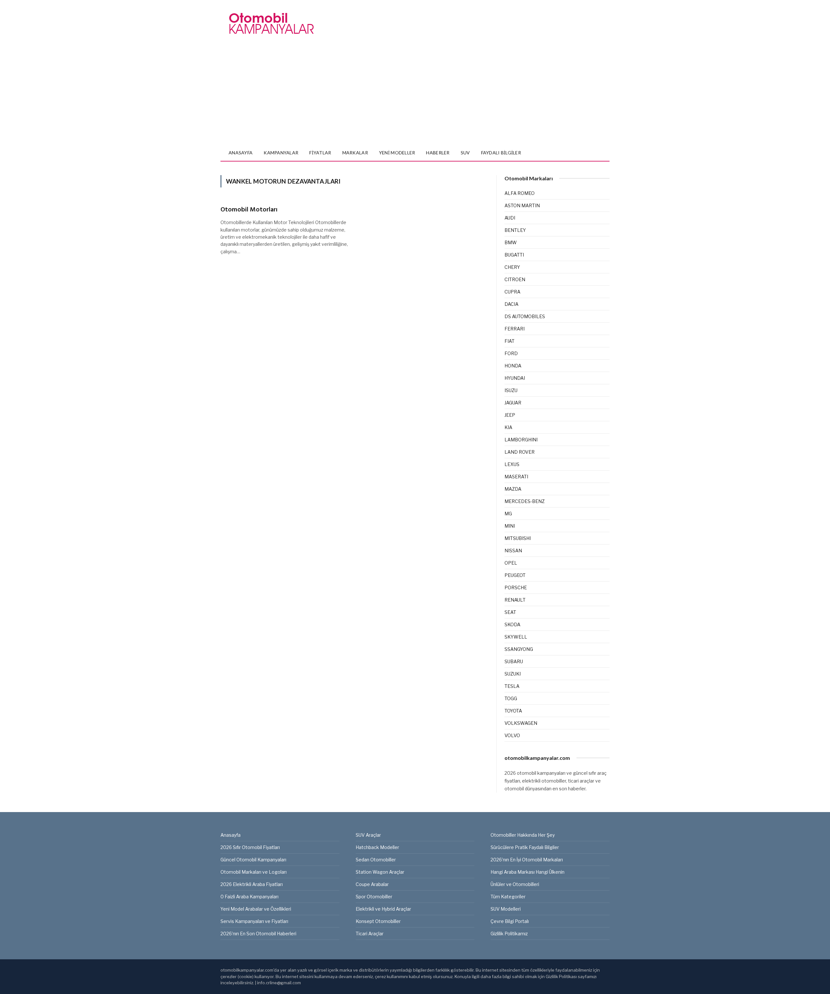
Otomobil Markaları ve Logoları (253, 872)
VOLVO (512, 735)
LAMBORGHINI (521, 439)
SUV (465, 152)
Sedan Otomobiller (376, 859)
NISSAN (513, 550)
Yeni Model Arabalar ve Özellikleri (255, 909)
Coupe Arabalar (372, 884)
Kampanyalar (281, 152)
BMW (510, 242)
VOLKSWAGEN (520, 723)
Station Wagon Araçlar (380, 872)
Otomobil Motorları (249, 210)
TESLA (511, 686)
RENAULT (515, 600)
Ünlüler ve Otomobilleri (515, 884)
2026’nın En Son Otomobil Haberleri (258, 933)
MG (508, 513)
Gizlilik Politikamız (509, 933)
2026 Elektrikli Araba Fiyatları (251, 884)
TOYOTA (513, 710)
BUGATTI (514, 254)
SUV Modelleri (506, 909)
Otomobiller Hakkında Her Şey (523, 835)
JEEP (509, 415)
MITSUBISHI (517, 538)
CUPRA (512, 291)
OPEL (510, 563)
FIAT (509, 341)
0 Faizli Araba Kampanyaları (249, 896)
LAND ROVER (519, 452)
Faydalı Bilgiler (501, 152)
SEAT (510, 612)
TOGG (510, 698)
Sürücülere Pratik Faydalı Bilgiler (525, 847)
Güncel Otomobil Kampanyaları (253, 859)
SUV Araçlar (368, 835)
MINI (509, 526)
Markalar (355, 152)
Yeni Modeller (397, 152)
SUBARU (513, 661)
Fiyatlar (320, 152)
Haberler (437, 152)
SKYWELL (515, 637)
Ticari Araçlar (370, 933)
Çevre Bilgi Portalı (510, 921)
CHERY (512, 267)
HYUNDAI (514, 378)
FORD (511, 353)
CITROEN (514, 279)
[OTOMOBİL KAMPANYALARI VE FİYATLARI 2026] (271, 24)
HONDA (512, 365)
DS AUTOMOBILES (524, 316)
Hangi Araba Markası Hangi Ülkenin (527, 872)
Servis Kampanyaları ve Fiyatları (254, 921)
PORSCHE (515, 587)
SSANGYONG (518, 649)
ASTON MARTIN (522, 205)
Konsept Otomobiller (378, 921)
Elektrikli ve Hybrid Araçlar (383, 909)
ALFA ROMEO (519, 193)
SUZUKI (512, 674)
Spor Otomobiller (374, 896)
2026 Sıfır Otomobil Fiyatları (250, 847)
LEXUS (511, 464)
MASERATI (516, 476)
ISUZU (510, 390)
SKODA (512, 624)
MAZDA (512, 489)
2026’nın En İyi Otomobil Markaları (527, 859)
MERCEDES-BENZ (524, 501)
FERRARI (514, 328)
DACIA (511, 304)
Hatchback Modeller (377, 847)
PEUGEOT (515, 575)
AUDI (509, 218)
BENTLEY (515, 230)
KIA (508, 427)
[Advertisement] (415, 96)
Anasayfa (241, 152)
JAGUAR (512, 402)
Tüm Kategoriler (508, 896)
